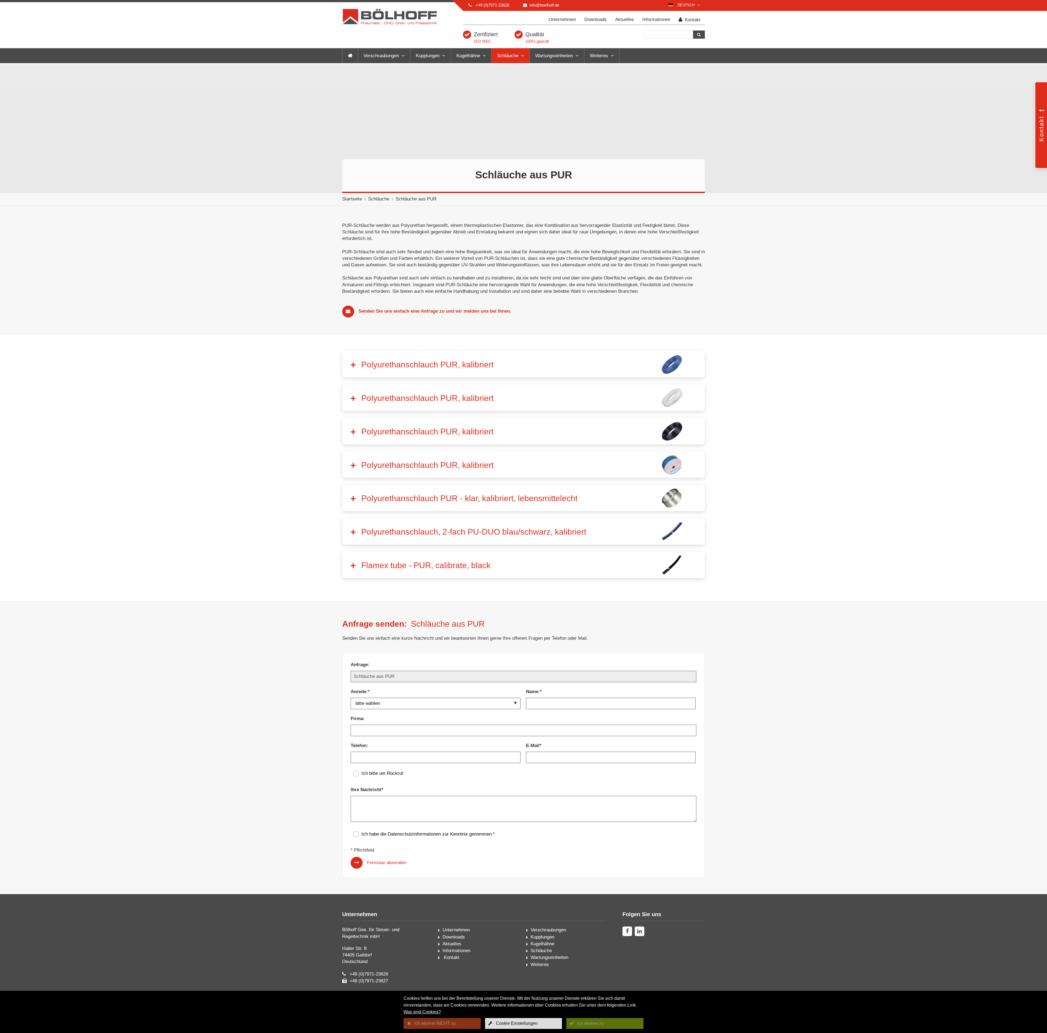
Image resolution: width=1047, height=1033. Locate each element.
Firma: (358, 718)
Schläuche (507, 55)
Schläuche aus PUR (416, 199)
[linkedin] (639, 931)
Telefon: (359, 745)
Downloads (595, 19)
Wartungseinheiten (554, 55)
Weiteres (599, 55)
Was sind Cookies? (422, 1012)
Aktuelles (624, 19)
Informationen (656, 19)
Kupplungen (428, 55)
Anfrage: (360, 664)
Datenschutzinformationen (414, 834)
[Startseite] (350, 55)
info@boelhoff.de (544, 5)
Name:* (534, 691)
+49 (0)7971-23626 (492, 5)
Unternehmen (562, 19)
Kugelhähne (468, 55)
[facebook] (627, 931)
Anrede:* (360, 691)
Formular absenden (386, 862)
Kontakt (692, 19)
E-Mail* (533, 745)
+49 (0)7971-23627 (369, 980)
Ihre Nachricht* (367, 789)
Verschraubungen (381, 55)
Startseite (352, 199)
